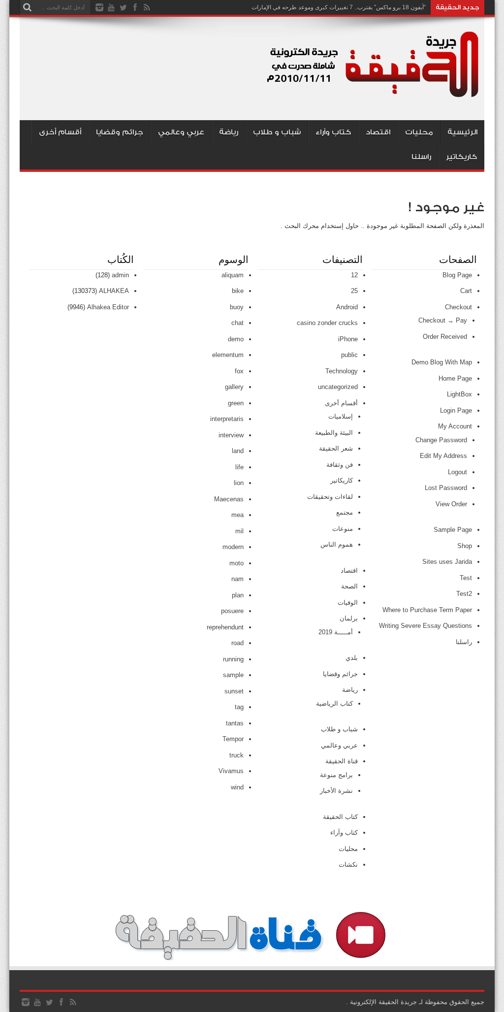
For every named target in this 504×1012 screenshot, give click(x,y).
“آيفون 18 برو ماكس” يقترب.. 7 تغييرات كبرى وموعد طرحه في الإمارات (339, 7)
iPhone (348, 339)
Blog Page (457, 275)
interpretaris (227, 419)
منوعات (342, 528)
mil (239, 531)
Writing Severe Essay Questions (425, 625)
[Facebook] (135, 7)
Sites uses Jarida (447, 561)
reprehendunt (225, 627)
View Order (451, 504)
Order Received (445, 336)
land (238, 451)
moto (236, 563)
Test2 (464, 593)
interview (231, 435)
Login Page (456, 410)
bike (238, 290)
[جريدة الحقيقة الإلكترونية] (373, 95)
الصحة (349, 586)
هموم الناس (336, 544)
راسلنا (421, 157)
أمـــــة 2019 (335, 632)
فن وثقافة (339, 464)
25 (354, 290)
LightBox (459, 394)
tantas (235, 723)
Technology (341, 371)
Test (466, 578)
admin (120, 275)
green (236, 403)
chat (237, 322)
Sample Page (453, 529)
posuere (232, 611)
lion (239, 483)
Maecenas (229, 499)
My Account (455, 426)
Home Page (455, 378)
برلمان (349, 618)
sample (233, 675)
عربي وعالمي (181, 132)
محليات (419, 132)
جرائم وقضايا (119, 132)
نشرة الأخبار (336, 790)
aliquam (232, 275)
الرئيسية (462, 132)
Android (347, 307)
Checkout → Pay (442, 320)
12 (354, 275)
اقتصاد (378, 132)
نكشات (348, 864)
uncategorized (338, 387)
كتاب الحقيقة (340, 816)
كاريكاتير (461, 157)
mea (237, 515)
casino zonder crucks (327, 322)
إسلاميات (340, 416)
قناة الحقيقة (341, 761)
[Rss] (147, 7)
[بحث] (27, 7)
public (349, 355)
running (233, 659)
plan (238, 595)
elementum (228, 355)
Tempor (233, 739)
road (237, 643)
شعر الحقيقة (336, 448)
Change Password (441, 440)
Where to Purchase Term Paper (427, 610)
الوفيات (348, 602)
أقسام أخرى (60, 132)
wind (237, 787)
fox (239, 371)
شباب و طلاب (277, 132)
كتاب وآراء (333, 132)
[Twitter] (123, 7)
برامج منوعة (336, 775)
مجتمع (344, 512)
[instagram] (99, 7)
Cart (466, 290)
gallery (234, 387)
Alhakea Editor (108, 307)
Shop (464, 546)
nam (237, 579)
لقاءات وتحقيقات (330, 496)
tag (239, 707)
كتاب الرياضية (334, 703)
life (239, 467)
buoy (237, 307)
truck (236, 755)
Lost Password (446, 487)
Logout (457, 472)
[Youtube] (111, 7)
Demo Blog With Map (441, 362)
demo (236, 339)
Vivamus (231, 771)
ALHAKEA (114, 290)
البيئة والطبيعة (334, 432)
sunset (234, 691)
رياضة (228, 132)
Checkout (458, 307)
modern (233, 547)
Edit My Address (443, 455)
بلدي (352, 657)
